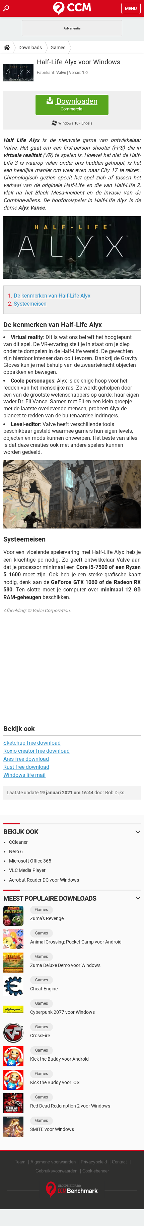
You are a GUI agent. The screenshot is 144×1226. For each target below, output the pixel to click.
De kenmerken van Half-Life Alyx (52, 296)
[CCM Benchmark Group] (72, 1189)
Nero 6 (16, 851)
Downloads (30, 47)
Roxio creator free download (36, 751)
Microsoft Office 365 (30, 861)
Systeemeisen (30, 304)
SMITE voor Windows (52, 1129)
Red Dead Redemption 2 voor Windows (70, 1106)
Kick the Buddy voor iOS (54, 1082)
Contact (119, 1161)
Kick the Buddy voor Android (59, 1059)
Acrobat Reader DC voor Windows (44, 880)
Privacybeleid (94, 1161)
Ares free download (26, 759)
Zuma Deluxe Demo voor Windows (65, 965)
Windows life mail (24, 775)
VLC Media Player (27, 870)
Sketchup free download (32, 743)
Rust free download (26, 767)
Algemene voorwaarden (53, 1161)
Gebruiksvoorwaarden (56, 1170)
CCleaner (18, 842)
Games (58, 47)
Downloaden (76, 104)
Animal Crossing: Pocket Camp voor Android (76, 942)
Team (20, 1161)
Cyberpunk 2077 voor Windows (62, 1012)
